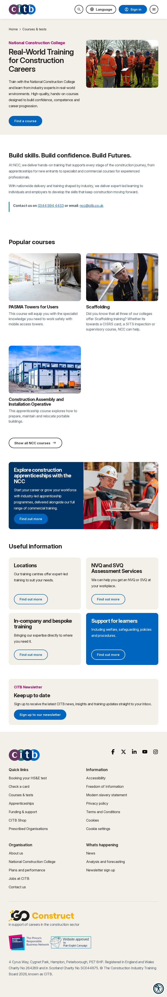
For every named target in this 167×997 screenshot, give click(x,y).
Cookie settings (98, 829)
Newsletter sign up (100, 870)
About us (16, 853)
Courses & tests (34, 29)
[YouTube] (145, 752)
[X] (123, 752)
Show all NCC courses (35, 443)
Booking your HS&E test (28, 778)
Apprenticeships (21, 803)
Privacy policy (97, 803)
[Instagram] (155, 752)
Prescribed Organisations (28, 829)
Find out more (33, 519)
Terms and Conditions (103, 812)
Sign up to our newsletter (40, 715)
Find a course (25, 121)
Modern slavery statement (106, 795)
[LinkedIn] (134, 752)
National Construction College (32, 861)
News (90, 853)
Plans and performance (27, 870)
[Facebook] (113, 752)
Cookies (92, 820)
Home (13, 29)
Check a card (19, 786)
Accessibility (96, 778)
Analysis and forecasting (105, 861)
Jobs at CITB (19, 878)
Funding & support (23, 812)
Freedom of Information (105, 786)
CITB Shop (17, 820)
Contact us (17, 887)
